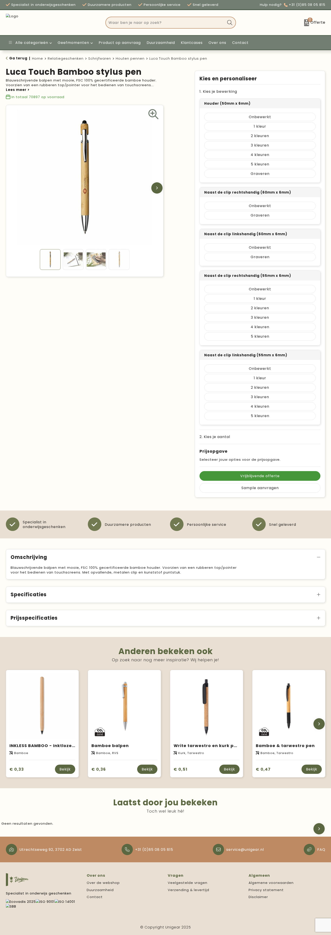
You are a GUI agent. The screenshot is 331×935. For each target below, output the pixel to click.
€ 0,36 (98, 769)
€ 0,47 (263, 769)
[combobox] (165, 22)
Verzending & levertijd (188, 890)
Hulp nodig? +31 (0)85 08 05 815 (292, 4)
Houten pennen (130, 58)
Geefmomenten (73, 42)
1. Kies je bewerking (218, 91)
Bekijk (65, 769)
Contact (95, 896)
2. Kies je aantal (215, 436)
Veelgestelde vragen (187, 882)
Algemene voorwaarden (271, 882)
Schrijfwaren (99, 58)
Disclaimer (258, 896)
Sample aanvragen (260, 487)
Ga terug (18, 58)
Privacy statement (266, 890)
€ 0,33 (16, 769)
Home (37, 58)
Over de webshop (103, 882)
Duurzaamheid (100, 890)
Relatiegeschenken (66, 58)
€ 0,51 (180, 769)
